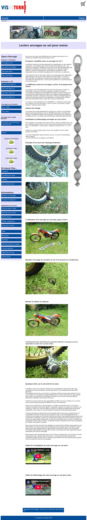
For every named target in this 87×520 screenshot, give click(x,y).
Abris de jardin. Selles (9, 208)
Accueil (5, 18)
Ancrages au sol (7, 63)
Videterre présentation (11, 138)
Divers (4, 132)
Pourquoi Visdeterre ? (9, 200)
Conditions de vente (8, 175)
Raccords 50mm (7, 75)
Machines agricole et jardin (11, 244)
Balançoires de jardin (9, 212)
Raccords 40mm (7, 71)
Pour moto (5, 111)
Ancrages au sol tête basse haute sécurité (11, 123)
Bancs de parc (6, 217)
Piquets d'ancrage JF (9, 84)
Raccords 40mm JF (8, 93)
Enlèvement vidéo (11, 158)
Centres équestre (7, 248)
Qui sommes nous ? (8, 184)
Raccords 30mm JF (8, 88)
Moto (3, 231)
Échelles (5, 240)
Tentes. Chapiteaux (8, 221)
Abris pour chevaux (8, 225)
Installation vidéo (11, 148)
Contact (4, 179)
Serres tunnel (6, 256)
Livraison (5, 171)
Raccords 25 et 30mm (9, 67)
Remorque (5, 235)
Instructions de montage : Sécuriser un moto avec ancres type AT (43, 510)
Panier (82, 18)
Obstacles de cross (8, 252)
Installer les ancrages (9, 195)
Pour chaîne (6, 107)
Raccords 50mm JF (8, 97)
